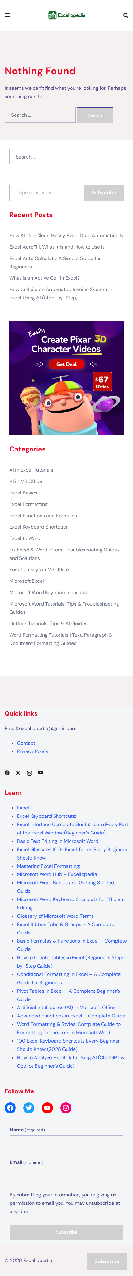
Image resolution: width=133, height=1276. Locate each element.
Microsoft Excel (26, 581)
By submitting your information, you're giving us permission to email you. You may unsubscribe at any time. (65, 1203)
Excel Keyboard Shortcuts (38, 527)
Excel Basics (23, 493)
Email (26, 1162)
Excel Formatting (28, 504)
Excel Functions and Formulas (43, 515)
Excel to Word (25, 538)
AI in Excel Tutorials (31, 470)
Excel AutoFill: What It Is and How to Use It (56, 247)
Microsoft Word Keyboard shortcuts (49, 592)
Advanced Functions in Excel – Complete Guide (71, 1016)
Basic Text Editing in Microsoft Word (57, 841)
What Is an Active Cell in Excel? (44, 278)
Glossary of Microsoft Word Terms (55, 916)
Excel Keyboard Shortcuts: (46, 816)
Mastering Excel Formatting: (48, 866)
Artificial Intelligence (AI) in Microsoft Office (66, 1007)
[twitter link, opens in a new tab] (18, 772)
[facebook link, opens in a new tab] (7, 772)
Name (27, 1129)
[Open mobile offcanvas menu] (7, 15)
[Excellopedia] (66, 15)
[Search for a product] (125, 15)
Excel (23, 807)
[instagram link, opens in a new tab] (29, 772)
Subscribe (104, 192)
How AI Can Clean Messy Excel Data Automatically (66, 235)
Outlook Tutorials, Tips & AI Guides (48, 623)
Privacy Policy (33, 751)
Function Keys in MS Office (39, 569)
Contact (26, 743)
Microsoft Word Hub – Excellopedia (57, 874)
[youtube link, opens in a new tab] (40, 772)
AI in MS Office (25, 481)
